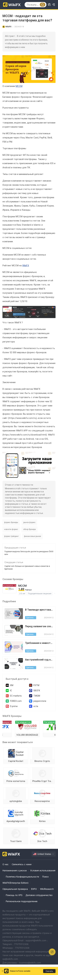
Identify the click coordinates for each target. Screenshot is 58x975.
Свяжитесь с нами (21, 864)
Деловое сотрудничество (39, 895)
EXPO (34, 889)
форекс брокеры (11, 522)
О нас (5, 864)
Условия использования (42, 870)
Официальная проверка (15, 889)
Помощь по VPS (14, 895)
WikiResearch (47, 889)
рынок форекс (29, 522)
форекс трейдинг (11, 536)
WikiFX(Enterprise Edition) (15, 882)
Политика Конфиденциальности (22, 876)
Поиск (45, 876)
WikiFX (25, 265)
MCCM (19, 86)
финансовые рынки (32, 536)
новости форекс (11, 529)
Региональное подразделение (21, 901)
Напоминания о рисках (14, 870)
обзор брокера (29, 529)
